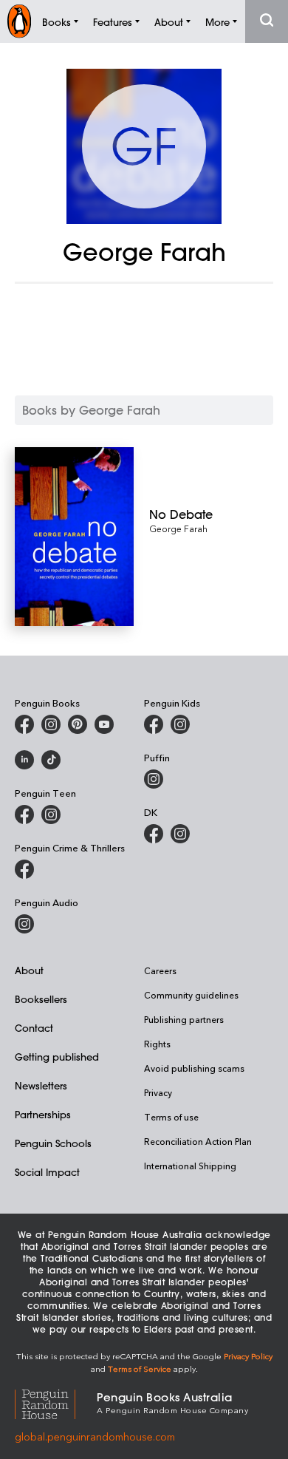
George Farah (178, 528)
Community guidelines (191, 994)
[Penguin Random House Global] (56, 1401)
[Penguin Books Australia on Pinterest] (77, 724)
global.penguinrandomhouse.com (95, 1436)
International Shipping (190, 1165)
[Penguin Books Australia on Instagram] (51, 724)
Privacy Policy (248, 1356)
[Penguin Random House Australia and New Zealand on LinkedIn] (24, 759)
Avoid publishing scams (194, 1068)
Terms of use (171, 1116)
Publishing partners (184, 1019)
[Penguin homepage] (19, 21)
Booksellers (41, 999)
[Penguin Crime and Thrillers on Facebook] (24, 869)
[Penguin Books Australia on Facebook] (24, 724)
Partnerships (43, 1114)
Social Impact (47, 1172)
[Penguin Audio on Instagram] (24, 923)
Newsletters (41, 1085)
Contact (34, 1027)
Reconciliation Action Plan (198, 1141)
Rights (157, 1043)
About (29, 970)
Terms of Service (139, 1368)
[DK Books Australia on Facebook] (153, 833)
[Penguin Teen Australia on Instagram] (51, 814)
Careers (160, 970)
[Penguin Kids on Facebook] (153, 724)
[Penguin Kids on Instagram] (180, 724)
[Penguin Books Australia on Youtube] (104, 724)
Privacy (158, 1092)
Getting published (57, 1056)
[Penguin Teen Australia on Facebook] (24, 814)
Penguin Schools (53, 1143)
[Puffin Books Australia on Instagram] (153, 779)
